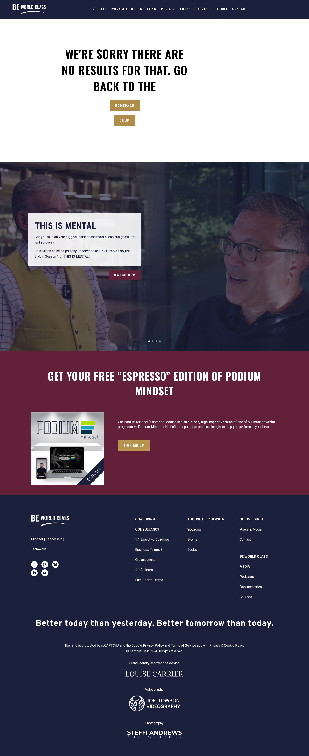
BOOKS (185, 9)
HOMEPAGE (124, 106)
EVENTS (201, 9)
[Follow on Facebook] (34, 564)
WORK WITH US (123, 9)
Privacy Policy (153, 645)
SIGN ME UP (133, 446)
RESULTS (99, 9)
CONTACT (239, 9)
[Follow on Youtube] (44, 572)
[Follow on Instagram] (44, 564)
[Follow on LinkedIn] (34, 572)
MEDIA (166, 9)
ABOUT (222, 9)
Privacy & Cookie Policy (226, 645)
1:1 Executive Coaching (152, 540)
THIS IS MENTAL (65, 226)
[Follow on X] (55, 564)
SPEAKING (148, 9)
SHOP (124, 120)
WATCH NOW (125, 275)
